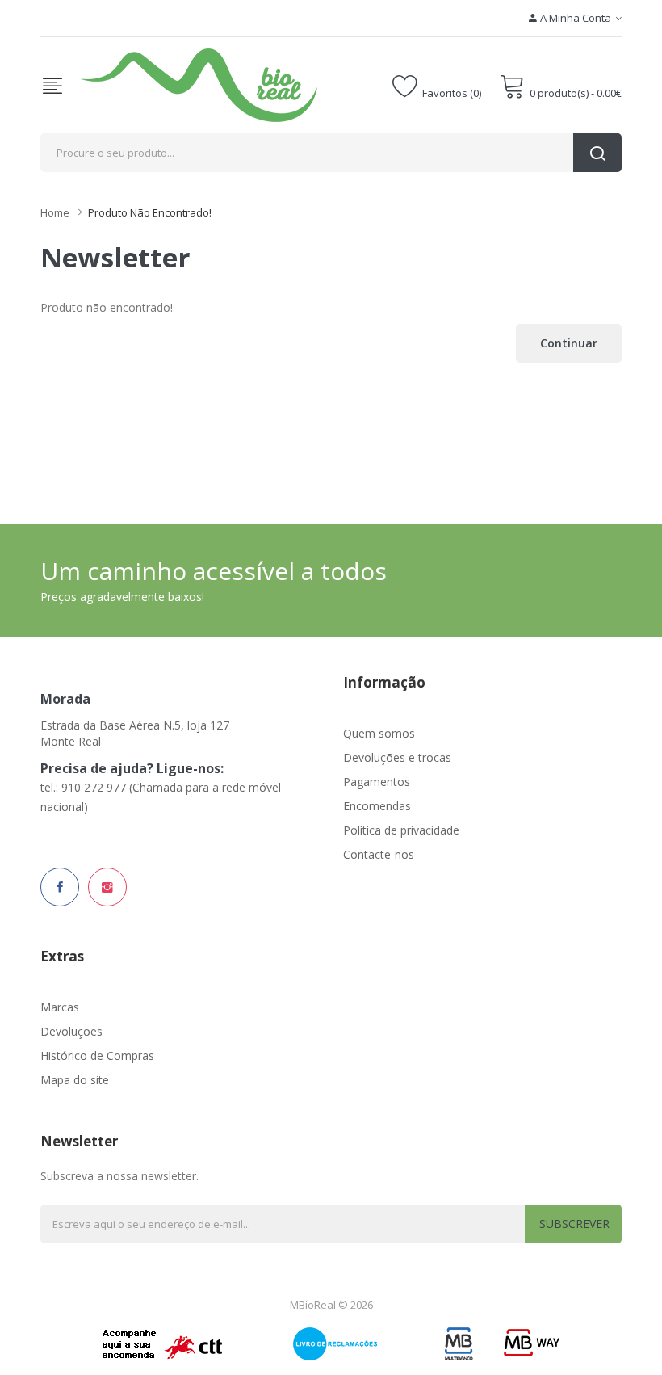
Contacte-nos (378, 854)
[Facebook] (59, 887)
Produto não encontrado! (150, 212)
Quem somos (379, 733)
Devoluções (71, 1031)
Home (54, 212)
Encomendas (377, 806)
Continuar (568, 343)
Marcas (59, 1007)
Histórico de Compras (97, 1055)
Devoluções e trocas (397, 757)
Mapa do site (74, 1079)
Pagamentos (376, 781)
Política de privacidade (401, 830)
